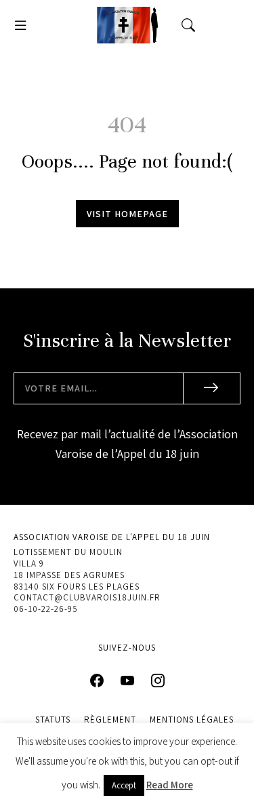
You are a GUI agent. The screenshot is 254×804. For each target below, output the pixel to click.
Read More (169, 784)
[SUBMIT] (212, 388)
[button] (20, 25)
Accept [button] (124, 785)
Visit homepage (127, 214)
